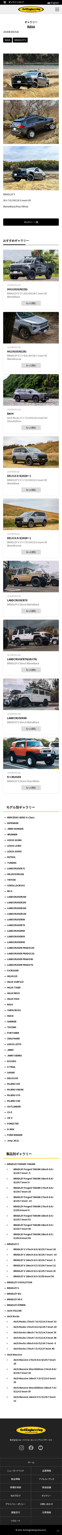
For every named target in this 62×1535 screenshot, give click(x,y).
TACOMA (11, 1027)
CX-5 (9, 1112)
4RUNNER (12, 834)
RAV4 (7, 40)
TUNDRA (11, 862)
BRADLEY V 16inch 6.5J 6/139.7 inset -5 (34, 1260)
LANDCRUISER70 (16, 925)
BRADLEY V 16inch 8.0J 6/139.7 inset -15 (35, 1254)
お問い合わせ (46, 1504)
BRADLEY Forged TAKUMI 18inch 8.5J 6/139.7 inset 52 (33, 1217)
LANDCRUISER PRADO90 (20, 959)
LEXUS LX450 (14, 845)
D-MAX (10, 1129)
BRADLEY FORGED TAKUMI (21, 1164)
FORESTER (13, 1123)
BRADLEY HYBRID (16, 1304)
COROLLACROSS (16, 885)
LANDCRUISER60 (16, 930)
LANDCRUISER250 (16, 902)
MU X (9, 891)
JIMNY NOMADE (15, 828)
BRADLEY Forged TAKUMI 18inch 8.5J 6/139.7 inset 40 (33, 1226)
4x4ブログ (16, 1495)
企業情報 (46, 1470)
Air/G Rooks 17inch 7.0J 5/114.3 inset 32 (35, 1321)
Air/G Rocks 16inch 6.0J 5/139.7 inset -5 (35, 1343)
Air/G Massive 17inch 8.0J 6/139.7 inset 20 (35, 1361)
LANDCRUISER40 (16, 942)
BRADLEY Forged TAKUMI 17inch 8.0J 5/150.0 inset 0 (33, 1208)
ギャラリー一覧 (31, 222)
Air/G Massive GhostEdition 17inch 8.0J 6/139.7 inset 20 (35, 1371)
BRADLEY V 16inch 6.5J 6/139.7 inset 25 (35, 1270)
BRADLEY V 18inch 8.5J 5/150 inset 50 (34, 1276)
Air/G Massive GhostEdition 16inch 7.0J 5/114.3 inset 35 (35, 1389)
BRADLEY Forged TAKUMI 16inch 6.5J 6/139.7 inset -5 (33, 1171)
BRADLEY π (13, 1287)
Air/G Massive (14, 1354)
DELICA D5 (12, 1078)
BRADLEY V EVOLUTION (19, 1282)
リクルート (15, 1520)
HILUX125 (12, 976)
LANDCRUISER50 (16, 936)
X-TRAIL (11, 1066)
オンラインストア (16, 2)
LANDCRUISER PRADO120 (20, 953)
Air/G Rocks (13, 1316)
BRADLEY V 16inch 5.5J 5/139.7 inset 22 (35, 1265)
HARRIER (11, 1021)
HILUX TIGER (14, 987)
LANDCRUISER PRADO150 (20, 947)
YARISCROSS (14, 1010)
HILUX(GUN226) (15, 874)
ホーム (31, 1462)
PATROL (11, 857)
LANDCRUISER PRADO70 (20, 964)
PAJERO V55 (13, 1083)
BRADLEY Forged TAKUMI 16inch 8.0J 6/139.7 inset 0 (33, 1180)
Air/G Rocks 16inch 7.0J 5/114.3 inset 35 (35, 1332)
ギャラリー (46, 1495)
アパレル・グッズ (46, 1479)
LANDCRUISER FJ (16, 868)
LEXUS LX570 (14, 1044)
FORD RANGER (14, 1134)
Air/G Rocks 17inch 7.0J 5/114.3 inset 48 (35, 1337)
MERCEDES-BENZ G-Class (20, 817)
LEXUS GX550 (14, 851)
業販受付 (15, 1512)
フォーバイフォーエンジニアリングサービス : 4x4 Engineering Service (31, 9)
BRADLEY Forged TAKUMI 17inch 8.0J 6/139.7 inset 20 (33, 1189)
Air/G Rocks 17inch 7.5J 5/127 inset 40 (34, 1348)
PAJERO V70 (13, 1095)
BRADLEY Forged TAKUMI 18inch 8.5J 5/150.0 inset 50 (33, 1236)
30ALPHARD (13, 1038)
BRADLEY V (20, 40)
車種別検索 (15, 1487)
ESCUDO (11, 1061)
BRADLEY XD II (14, 1299)
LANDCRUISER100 (16, 913)
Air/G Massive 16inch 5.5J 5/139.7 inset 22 (35, 1398)
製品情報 (15, 1479)
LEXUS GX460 (14, 840)
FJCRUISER (13, 970)
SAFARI (11, 1072)
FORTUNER (13, 1032)
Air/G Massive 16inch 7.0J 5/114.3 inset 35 (35, 1380)
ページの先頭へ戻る (58, 1531)
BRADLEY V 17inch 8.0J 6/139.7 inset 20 (35, 1249)
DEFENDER (12, 823)
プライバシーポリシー (15, 1504)
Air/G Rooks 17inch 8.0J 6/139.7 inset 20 (35, 1326)
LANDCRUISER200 (16, 908)
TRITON (11, 879)
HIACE (10, 1015)
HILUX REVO (13, 993)
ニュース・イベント (15, 1470)
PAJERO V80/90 (15, 1089)
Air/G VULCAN (14, 1310)
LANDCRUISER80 (16, 919)
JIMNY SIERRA (14, 1055)
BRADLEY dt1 (14, 1293)
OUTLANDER (14, 1106)
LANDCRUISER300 (16, 896)
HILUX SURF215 (15, 981)
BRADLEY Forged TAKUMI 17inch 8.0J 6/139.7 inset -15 (33, 1199)
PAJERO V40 (13, 1100)
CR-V (9, 1117)
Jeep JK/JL (13, 1140)
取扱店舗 (46, 1487)
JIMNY (10, 1049)
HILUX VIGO (13, 998)
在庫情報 (46, 1512)
